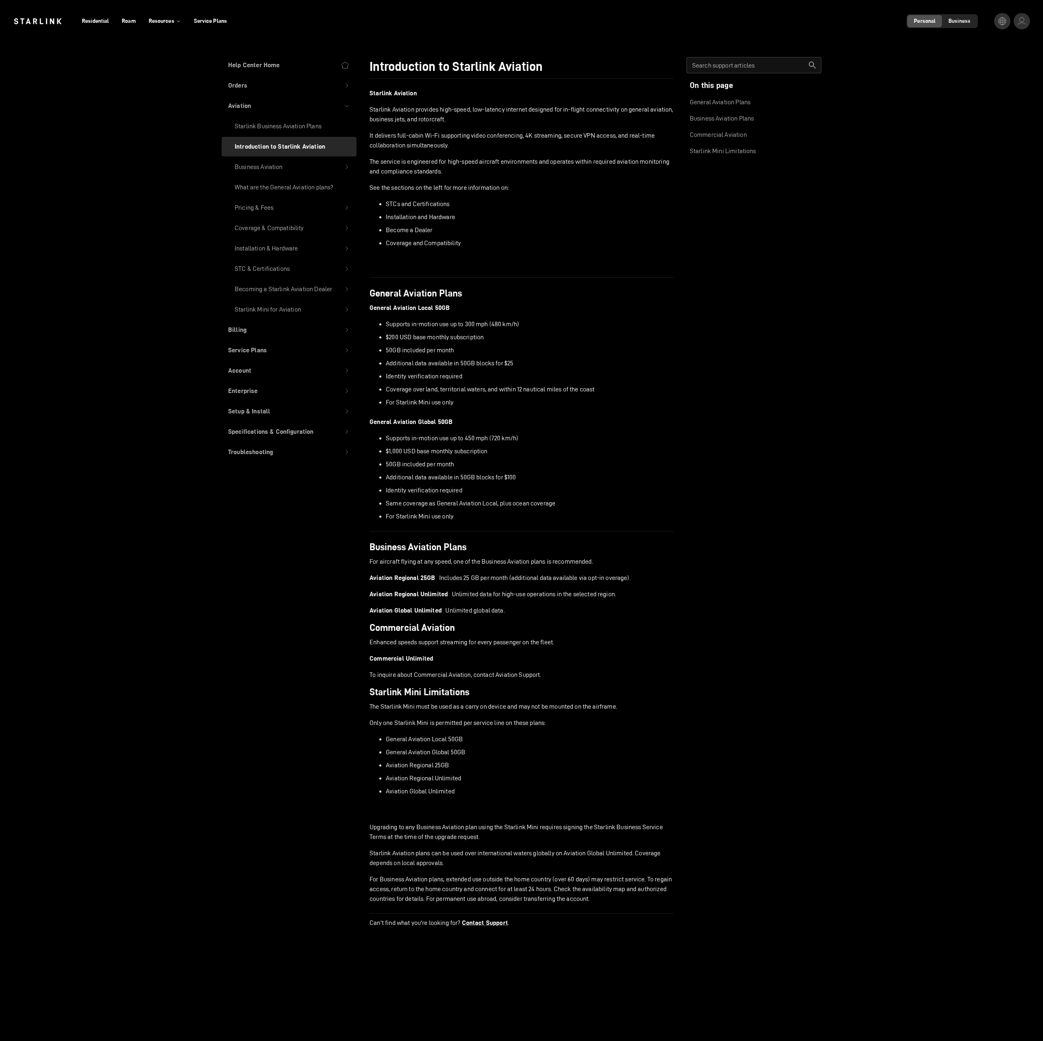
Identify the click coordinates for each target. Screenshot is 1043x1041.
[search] (812, 65)
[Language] (1002, 21)
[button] (289, 85)
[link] (37, 21)
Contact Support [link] (485, 923)
